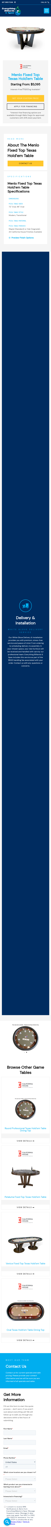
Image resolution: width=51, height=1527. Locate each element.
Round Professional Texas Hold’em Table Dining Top (25, 1129)
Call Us (43, 2)
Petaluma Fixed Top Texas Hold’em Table (25, 1197)
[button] (46, 10)
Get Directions (7, 2)
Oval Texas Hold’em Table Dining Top (25, 1329)
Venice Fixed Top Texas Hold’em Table (25, 1263)
